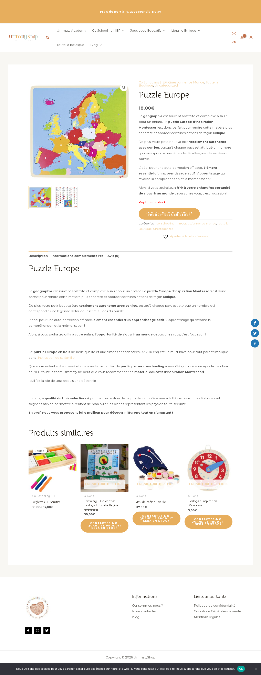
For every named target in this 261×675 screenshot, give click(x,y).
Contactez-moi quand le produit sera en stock (169, 213)
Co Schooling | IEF (153, 82)
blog (135, 617)
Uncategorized (166, 85)
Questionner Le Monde (186, 82)
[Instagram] (37, 630)
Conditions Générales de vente (217, 611)
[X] (46, 630)
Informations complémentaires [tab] (78, 256)
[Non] (256, 669)
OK (241, 668)
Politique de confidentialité (215, 605)
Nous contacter (144, 611)
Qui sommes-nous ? (147, 605)
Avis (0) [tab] (113, 256)
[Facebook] (28, 630)
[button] (48, 37)
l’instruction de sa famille (56, 358)
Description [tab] (38, 256)
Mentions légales (207, 617)
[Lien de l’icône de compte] (251, 38)
